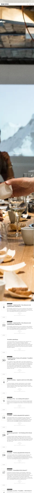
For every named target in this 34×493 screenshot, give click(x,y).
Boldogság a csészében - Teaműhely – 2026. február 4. (19, 490)
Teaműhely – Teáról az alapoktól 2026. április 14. (18, 415)
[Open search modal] (27, 4)
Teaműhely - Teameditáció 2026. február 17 (17, 470)
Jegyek (3, 317)
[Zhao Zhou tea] (5, 4)
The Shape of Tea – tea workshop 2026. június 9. (18, 398)
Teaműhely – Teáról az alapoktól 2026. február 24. (18, 452)
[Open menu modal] (32, 4)
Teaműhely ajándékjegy (12, 339)
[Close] (33, 1)
